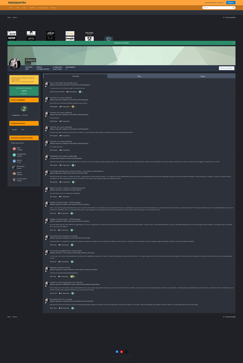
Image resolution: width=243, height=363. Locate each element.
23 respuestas (65, 182)
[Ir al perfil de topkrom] (14, 173)
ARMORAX (66, 284)
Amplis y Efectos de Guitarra (81, 204)
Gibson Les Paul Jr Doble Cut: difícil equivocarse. (67, 188)
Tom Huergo (67, 253)
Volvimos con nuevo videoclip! (61, 98)
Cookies (129, 356)
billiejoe (52, 85)
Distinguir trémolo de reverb (60, 268)
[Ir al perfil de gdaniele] (14, 161)
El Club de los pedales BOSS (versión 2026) (66, 251)
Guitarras (78, 190)
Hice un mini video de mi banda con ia (63, 83)
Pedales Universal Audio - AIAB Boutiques (65, 202)
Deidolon (66, 238)
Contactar (121, 356)
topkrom (19, 172)
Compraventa (43, 7)
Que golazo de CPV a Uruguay (61, 299)
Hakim (19, 148)
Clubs (17, 7)
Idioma (113, 356)
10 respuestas (65, 106)
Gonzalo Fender (21, 179)
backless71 (66, 190)
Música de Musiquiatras (82, 85)
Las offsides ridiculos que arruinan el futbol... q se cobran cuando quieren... (77, 171)
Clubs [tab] (139, 76)
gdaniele (19, 160)
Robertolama (20, 166)
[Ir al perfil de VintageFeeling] (14, 155)
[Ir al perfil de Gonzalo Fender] (14, 179)
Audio (24, 7)
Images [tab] (203, 76)
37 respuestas (64, 196)
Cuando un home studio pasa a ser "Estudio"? (66, 282)
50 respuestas (64, 245)
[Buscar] (233, 7)
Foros (10, 7)
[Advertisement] (42, 25)
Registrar (231, 2)
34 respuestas (72, 91)
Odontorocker (67, 301)
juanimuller (66, 85)
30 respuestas (64, 293)
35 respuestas (64, 261)
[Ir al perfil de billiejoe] (47, 84)
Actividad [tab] (75, 76)
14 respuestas (64, 276)
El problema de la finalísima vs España (64, 236)
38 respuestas (64, 308)
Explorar (53, 7)
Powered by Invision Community (121, 360)
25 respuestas (64, 213)
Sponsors (32, 7)
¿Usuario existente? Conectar (214, 2)
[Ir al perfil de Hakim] (14, 148)
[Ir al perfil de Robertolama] (14, 167)
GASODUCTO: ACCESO (121, 43)
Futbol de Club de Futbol (80, 173)
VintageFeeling (21, 154)
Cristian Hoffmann (68, 269)
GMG (64, 173)
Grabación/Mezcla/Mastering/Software (87, 284)
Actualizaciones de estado (221, 7)
